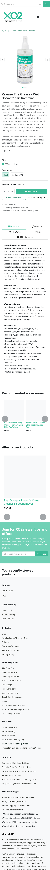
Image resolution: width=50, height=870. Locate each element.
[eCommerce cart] (38, 17)
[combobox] (21, 4)
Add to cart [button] (33, 191)
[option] (25, 418)
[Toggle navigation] (43, 17)
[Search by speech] (40, 4)
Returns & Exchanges (11, 646)
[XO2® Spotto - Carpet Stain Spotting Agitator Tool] (36, 410)
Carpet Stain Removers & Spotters (20, 30)
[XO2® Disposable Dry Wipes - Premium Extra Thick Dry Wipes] (14, 410)
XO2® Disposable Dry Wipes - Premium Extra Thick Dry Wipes (13, 425)
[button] (2, 60)
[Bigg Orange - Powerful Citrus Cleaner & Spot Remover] (25, 477)
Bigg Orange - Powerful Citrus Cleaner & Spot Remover (21, 502)
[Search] (46, 4)
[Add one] (12, 191)
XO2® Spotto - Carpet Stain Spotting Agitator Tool (35, 425)
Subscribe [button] (41, 554)
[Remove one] (4, 191)
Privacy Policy (8, 654)
